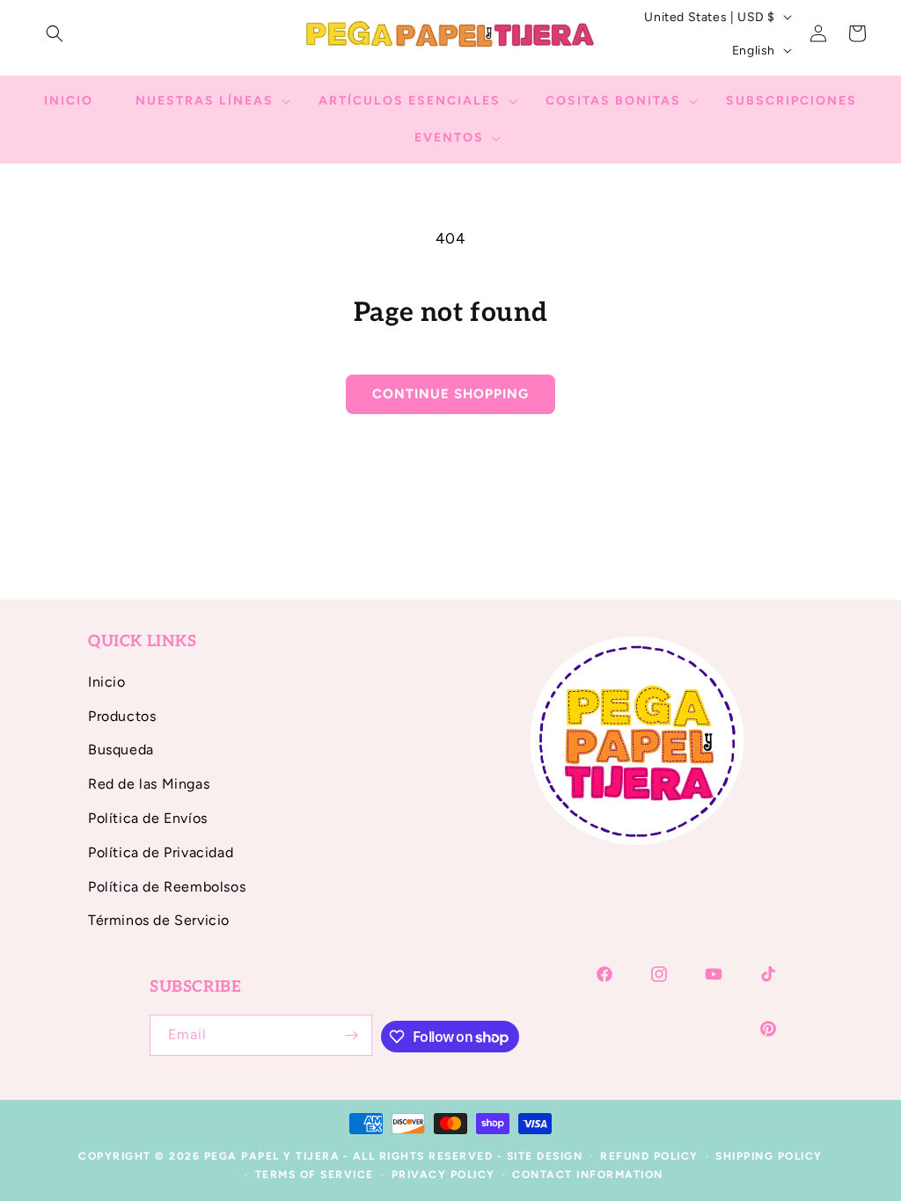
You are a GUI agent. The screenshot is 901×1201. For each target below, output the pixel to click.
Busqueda (121, 749)
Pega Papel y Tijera (272, 1156)
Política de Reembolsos (166, 886)
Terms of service (314, 1174)
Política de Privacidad (160, 852)
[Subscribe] (352, 1035)
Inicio (107, 681)
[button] (54, 33)
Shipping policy (769, 1156)
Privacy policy (443, 1174)
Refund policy (649, 1156)
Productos (122, 716)
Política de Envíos (148, 818)
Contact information (587, 1174)
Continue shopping (450, 394)
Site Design (545, 1156)
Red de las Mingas (148, 783)
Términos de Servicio (159, 920)
